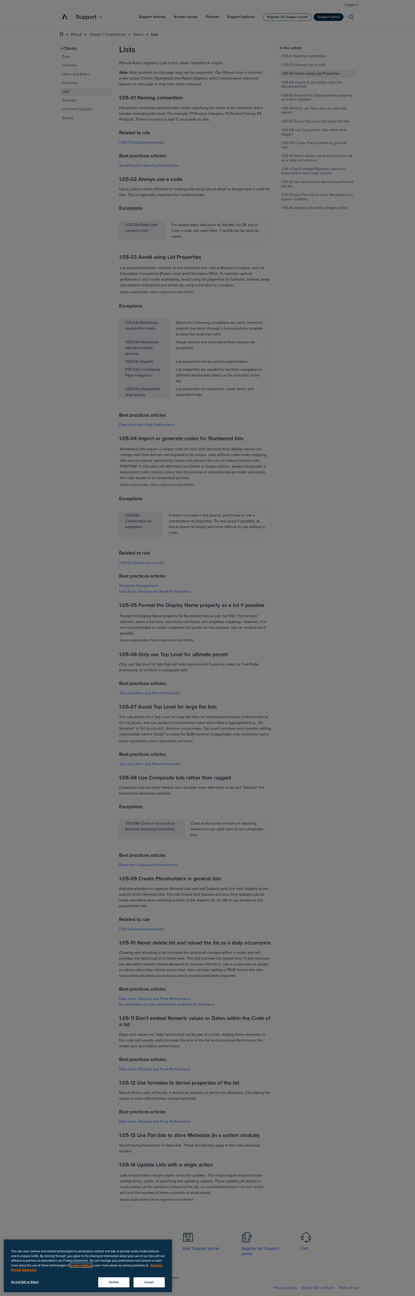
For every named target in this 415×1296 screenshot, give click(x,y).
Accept (149, 1282)
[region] (88, 1266)
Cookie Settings (81, 1265)
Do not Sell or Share (25, 1282)
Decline (114, 1282)
